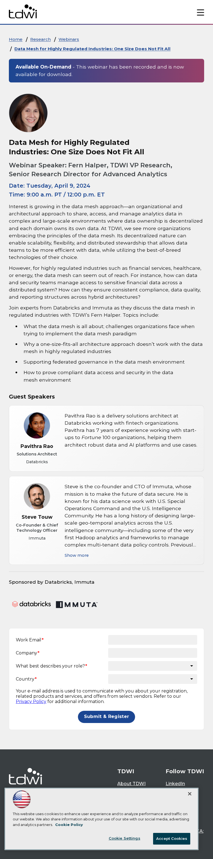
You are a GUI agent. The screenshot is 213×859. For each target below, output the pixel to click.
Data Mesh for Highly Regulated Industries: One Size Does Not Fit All (92, 48)
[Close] (190, 794)
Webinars (69, 39)
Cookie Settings (124, 838)
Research (40, 39)
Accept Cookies (171, 838)
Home (15, 39)
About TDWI (131, 783)
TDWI (125, 771)
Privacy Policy (31, 701)
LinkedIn (175, 783)
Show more (77, 555)
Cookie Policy (69, 824)
